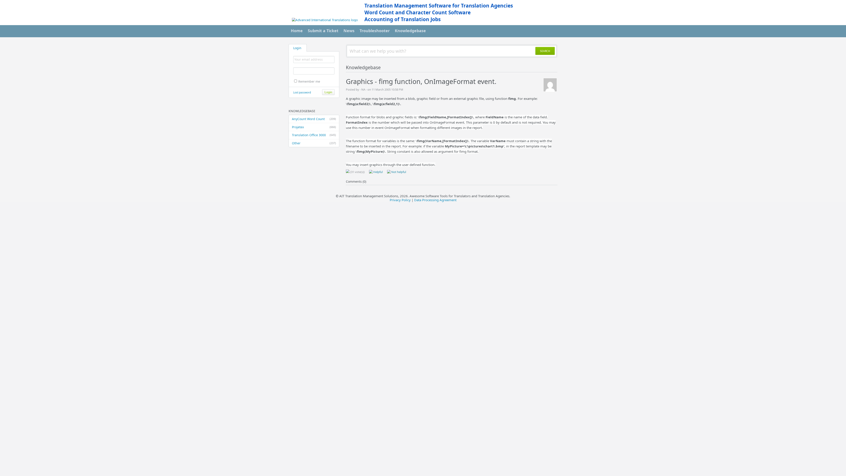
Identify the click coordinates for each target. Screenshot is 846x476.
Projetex (314, 127)
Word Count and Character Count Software (417, 12)
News (348, 30)
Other (314, 143)
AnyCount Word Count (314, 119)
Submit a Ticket (323, 30)
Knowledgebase (410, 30)
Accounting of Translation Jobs (402, 19)
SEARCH (545, 51)
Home (297, 30)
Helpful (378, 172)
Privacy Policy (400, 200)
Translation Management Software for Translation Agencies (438, 5)
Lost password (302, 92)
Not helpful (398, 172)
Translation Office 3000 (314, 135)
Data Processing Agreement (435, 200)
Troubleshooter (375, 30)
